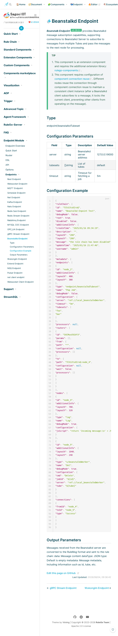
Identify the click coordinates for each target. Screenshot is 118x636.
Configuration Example (20, 251)
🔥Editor (94, 4)
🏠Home (20, 4)
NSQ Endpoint (14, 268)
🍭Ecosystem (110, 4)
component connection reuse (73, 78)
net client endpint (15, 277)
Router (9, 155)
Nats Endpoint (14, 206)
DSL (8, 160)
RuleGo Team (102, 622)
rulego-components (68, 70)
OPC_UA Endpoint (15, 229)
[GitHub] (75, 617)
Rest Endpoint (14, 179)
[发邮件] (87, 617)
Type (12, 243)
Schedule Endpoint (16, 193)
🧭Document (35, 4)
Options (10, 169)
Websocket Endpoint (17, 184)
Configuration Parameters (22, 247)
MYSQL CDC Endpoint (18, 225)
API (7, 164)
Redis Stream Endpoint (18, 215)
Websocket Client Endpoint (20, 282)
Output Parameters (19, 255)
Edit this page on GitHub (61, 573)
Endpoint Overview (15, 145)
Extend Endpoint (15, 263)
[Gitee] (81, 617)
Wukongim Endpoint (17, 259)
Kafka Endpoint (14, 202)
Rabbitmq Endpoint (16, 220)
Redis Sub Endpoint (16, 211)
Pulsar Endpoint (14, 273)
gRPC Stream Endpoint (18, 234)
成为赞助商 (35, 22)
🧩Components (56, 4)
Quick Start (11, 150)
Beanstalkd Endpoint (17, 238)
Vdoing (66, 622)
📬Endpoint (76, 4)
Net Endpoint (13, 197)
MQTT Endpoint (15, 188)
